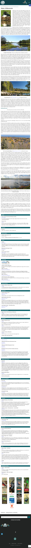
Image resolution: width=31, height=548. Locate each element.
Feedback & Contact (14, 543)
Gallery (3, 468)
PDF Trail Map (4, 217)
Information (3, 342)
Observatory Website (4, 293)
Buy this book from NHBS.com (6, 269)
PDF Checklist (4, 249)
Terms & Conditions (20, 543)
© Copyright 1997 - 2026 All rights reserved (15, 545)
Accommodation (4, 420)
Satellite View (3, 294)
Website (3, 222)
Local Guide (3, 392)
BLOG (2, 449)
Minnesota (16, 6)
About (9, 543)
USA (13, 6)
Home (2, 6)
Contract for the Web (15, 519)
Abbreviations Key (4, 339)
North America (10, 6)
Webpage (3, 286)
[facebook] (15, 532)
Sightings (3, 373)
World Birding (5, 6)
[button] (30, 5)
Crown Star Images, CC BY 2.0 (15, 97)
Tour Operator (4, 381)
